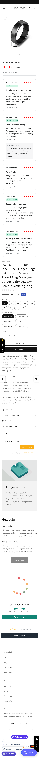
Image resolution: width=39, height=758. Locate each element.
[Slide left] (14, 54)
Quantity (4, 331)
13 (32, 303)
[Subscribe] (31, 729)
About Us (7, 658)
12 (25, 303)
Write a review (19, 617)
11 (4, 303)
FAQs (6, 663)
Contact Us (8, 673)
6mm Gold (21, 316)
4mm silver (8, 326)
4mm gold (21, 321)
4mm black (22, 326)
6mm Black (8, 316)
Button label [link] (19, 560)
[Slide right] (24, 54)
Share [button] (6, 433)
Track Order (8, 668)
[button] (4, 7)
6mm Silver (8, 321)
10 (18, 303)
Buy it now (19, 349)
